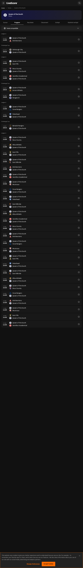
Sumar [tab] (5, 22)
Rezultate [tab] (30, 22)
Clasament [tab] (44, 22)
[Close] (79, 555)
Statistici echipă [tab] (73, 22)
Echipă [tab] (57, 22)
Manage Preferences (33, 564)
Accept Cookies (48, 564)
